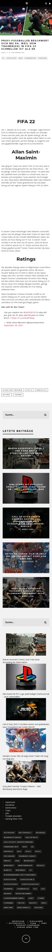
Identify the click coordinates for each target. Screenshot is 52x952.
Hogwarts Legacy (27, 856)
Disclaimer (9, 805)
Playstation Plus (30, 884)
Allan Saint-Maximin (12, 390)
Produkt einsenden (13, 816)
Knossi (7, 861)
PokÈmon (8, 889)
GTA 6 (37, 851)
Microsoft (29, 861)
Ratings (6, 395)
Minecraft (9, 865)
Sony (31, 898)
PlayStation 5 (10, 884)
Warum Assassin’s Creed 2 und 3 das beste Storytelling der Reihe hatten (26, 452)
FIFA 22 (29, 390)
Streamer (8, 903)
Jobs (7, 813)
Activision (9, 832)
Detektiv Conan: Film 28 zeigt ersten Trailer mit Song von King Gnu (26, 556)
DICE (25, 847)
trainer (18, 395)
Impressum (10, 802)
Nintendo (20, 870)
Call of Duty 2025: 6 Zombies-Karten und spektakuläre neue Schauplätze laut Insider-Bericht (26, 521)
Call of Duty (32, 837)
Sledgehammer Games (14, 898)
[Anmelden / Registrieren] (50, 3)
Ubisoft (33, 903)
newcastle (42, 390)
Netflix (40, 865)
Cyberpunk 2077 (11, 847)
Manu (3, 52)
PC (3, 58)
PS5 (43, 889)
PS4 (35, 889)
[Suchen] (46, 3)
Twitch (21, 903)
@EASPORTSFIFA (31, 312)
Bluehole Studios (12, 837)
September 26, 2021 (13, 325)
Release (7, 893)
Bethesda (40, 832)
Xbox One (8, 907)
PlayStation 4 (27, 879)
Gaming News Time (13, 819)
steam (41, 898)
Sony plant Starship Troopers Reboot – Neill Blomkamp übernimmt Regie (26, 590)
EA (32, 847)
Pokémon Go (23, 889)
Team (7, 810)
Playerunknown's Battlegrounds (20, 875)
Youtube (39, 907)
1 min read (42, 58)
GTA (19, 851)
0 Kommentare (30, 58)
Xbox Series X (23, 907)
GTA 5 (28, 851)
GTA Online (9, 856)
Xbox (20, 58)
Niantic (7, 870)
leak (17, 861)
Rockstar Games (23, 893)
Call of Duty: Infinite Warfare (18, 842)
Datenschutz (10, 807)
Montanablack (25, 865)
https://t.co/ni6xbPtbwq (23, 318)
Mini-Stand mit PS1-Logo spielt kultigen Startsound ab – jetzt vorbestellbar (26, 486)
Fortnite (8, 851)
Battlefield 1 (25, 832)
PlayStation (11, 58)
